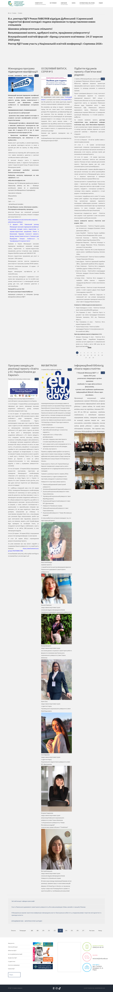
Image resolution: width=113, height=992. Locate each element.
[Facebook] (53, 988)
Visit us (87, 967)
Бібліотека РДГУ (12, 950)
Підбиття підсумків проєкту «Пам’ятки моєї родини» (87, 71)
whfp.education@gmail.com (16, 180)
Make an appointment (87, 946)
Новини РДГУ (11, 968)
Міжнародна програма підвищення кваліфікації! (23, 70)
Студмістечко (11, 961)
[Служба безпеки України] (43, 966)
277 (83, 930)
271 (49, 930)
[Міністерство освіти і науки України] (38, 944)
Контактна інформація (14, 965)
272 (55, 930)
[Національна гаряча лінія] (48, 955)
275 (72, 930)
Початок (13, 930)
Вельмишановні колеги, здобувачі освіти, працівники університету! (49, 32)
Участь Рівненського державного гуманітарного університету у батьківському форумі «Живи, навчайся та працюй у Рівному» (48, 907)
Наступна (91, 930)
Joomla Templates (88, 988)
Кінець (100, 930)
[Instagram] (56, 988)
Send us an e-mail (87, 957)
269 (37, 930)
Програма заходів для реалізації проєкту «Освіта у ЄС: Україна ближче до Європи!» (23, 370)
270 (43, 930)
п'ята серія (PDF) (66, 99)
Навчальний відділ (13, 947)
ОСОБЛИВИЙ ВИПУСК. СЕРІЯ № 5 (54, 70)
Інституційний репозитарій (15, 954)
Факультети (11, 943)
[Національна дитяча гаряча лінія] (38, 955)
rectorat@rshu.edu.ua (100, 958)
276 (77, 930)
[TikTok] (59, 988)
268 (32, 930)
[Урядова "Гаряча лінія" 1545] (48, 944)
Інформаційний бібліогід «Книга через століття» (89, 367)
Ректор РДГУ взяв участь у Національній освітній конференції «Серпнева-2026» (55, 43)
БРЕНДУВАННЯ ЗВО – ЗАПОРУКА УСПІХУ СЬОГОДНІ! (26, 921)
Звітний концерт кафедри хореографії (23, 901)
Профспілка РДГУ (12, 958)
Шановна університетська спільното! (30, 28)
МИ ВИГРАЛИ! (49, 365)
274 (66, 930)
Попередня (23, 930)
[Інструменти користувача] (37, 75)
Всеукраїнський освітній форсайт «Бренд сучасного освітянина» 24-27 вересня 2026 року (55, 38)
